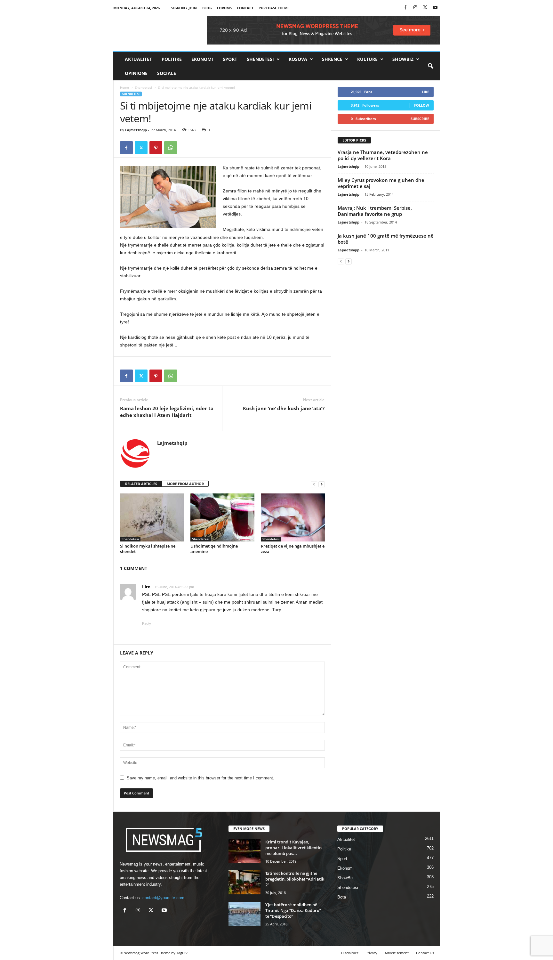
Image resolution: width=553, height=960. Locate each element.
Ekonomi (202, 59)
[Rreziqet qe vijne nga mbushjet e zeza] (293, 517)
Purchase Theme (274, 7)
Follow (421, 105)
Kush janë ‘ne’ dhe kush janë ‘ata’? (284, 408)
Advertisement (397, 952)
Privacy (371, 952)
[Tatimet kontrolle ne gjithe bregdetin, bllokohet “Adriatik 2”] (244, 882)
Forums (224, 7)
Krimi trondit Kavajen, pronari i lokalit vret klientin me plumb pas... (293, 847)
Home (124, 87)
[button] (430, 66)
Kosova (298, 59)
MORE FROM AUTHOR (185, 483)
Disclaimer (349, 952)
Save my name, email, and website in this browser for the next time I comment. (200, 778)
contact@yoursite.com (163, 897)
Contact (245, 7)
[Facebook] (405, 7)
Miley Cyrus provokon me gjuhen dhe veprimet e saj (381, 183)
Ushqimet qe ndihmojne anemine (214, 548)
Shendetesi (260, 59)
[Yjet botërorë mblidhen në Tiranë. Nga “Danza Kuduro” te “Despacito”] (244, 914)
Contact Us (425, 952)
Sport (230, 59)
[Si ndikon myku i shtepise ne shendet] (152, 517)
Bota (341, 897)
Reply (146, 623)
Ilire (146, 587)
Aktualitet (138, 59)
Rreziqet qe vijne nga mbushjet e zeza (293, 548)
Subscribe (420, 118)
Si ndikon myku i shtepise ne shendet (147, 548)
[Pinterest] (155, 147)
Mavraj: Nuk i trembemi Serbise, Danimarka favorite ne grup (375, 211)
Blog (207, 7)
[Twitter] (425, 7)
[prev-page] (314, 484)
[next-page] (321, 484)
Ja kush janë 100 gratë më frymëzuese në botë (386, 238)
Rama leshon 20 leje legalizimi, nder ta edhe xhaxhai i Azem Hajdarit (166, 411)
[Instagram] (415, 7)
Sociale (166, 73)
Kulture (367, 59)
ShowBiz (402, 59)
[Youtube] (435, 7)
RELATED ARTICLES (141, 483)
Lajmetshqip (136, 129)
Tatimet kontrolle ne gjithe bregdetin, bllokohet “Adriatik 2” (294, 879)
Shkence (332, 59)
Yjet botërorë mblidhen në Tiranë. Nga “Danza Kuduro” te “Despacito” (293, 910)
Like (425, 91)
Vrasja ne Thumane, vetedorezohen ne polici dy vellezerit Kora (383, 155)
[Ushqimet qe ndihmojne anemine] (222, 517)
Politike (172, 59)
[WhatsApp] (170, 147)
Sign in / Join (184, 7)
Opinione (136, 73)
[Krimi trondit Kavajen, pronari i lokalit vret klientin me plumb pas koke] (244, 851)
